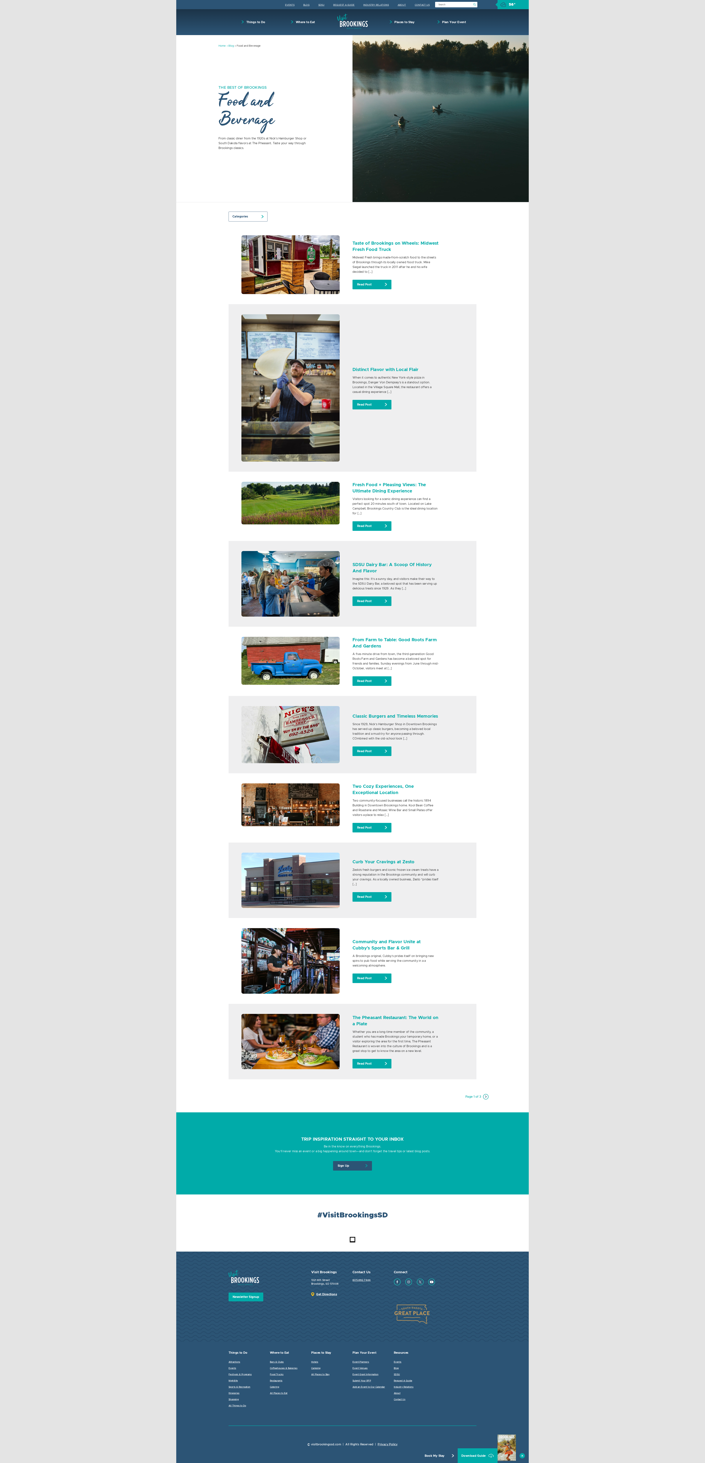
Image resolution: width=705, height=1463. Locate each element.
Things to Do (255, 22)
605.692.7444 (361, 1280)
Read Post (364, 284)
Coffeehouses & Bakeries (283, 1368)
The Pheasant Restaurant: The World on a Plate (395, 1021)
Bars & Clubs (277, 1362)
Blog (306, 5)
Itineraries (234, 1393)
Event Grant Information (365, 1374)
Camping (316, 1368)
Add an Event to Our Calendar (368, 1387)
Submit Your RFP (361, 1381)
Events (289, 5)
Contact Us (422, 5)
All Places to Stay (320, 1374)
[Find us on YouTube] (431, 1284)
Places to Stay (404, 22)
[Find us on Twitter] (420, 1284)
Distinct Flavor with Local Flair (385, 370)
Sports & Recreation (239, 1387)
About (402, 5)
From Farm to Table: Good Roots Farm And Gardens (394, 643)
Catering (274, 1387)
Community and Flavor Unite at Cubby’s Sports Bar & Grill (386, 945)
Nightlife (233, 1381)
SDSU (321, 5)
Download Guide (474, 1455)
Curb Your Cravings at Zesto (383, 862)
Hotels (314, 1362)
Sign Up (343, 1165)
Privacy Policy (388, 1444)
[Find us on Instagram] (408, 1284)
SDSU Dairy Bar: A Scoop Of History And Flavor (392, 568)
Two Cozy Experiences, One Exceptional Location (383, 789)
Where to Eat (305, 22)
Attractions (234, 1362)
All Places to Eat (279, 1393)
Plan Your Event (453, 22)
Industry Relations (376, 5)
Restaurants (276, 1381)
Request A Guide (344, 5)
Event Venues (360, 1368)
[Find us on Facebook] (397, 1284)
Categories (240, 216)
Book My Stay (435, 1455)
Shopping (234, 1399)
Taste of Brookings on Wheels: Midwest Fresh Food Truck (395, 246)
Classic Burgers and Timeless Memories (395, 716)
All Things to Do (237, 1406)
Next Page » (486, 1097)
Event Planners (360, 1362)
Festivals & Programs (240, 1374)
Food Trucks (276, 1374)
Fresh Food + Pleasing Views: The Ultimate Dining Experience (389, 488)
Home (222, 46)
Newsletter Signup (246, 1296)
